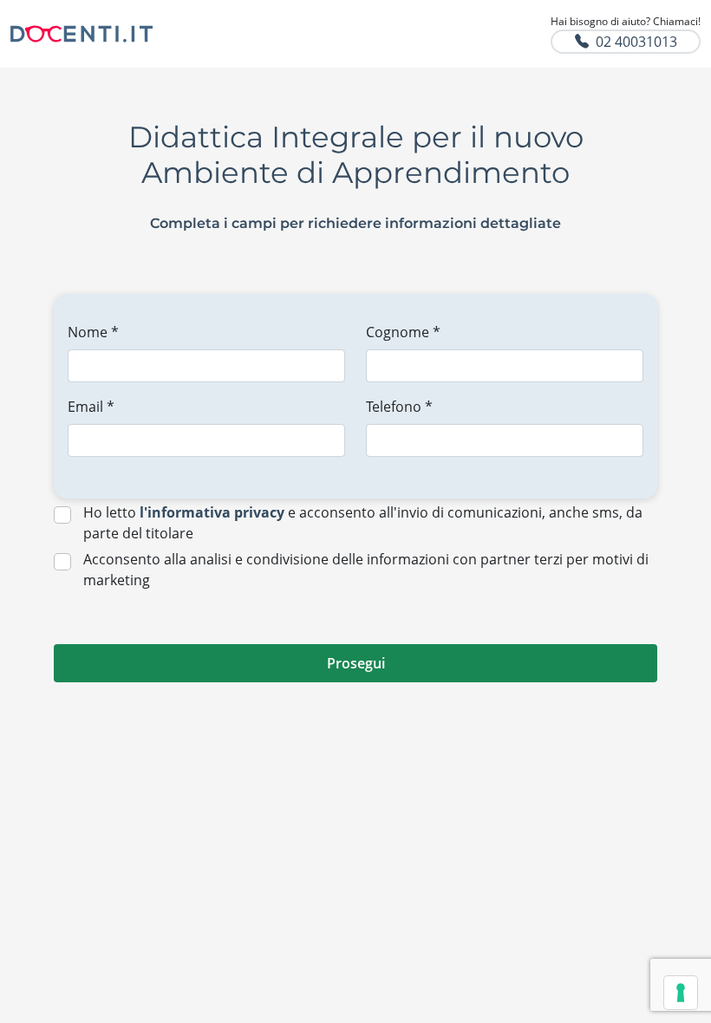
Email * (91, 406)
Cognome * (403, 332)
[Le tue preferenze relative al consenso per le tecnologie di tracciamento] (680, 992)
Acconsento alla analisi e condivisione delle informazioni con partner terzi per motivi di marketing (366, 570)
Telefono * (399, 406)
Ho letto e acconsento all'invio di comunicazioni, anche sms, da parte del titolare (363, 523)
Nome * (93, 332)
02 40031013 (636, 41)
